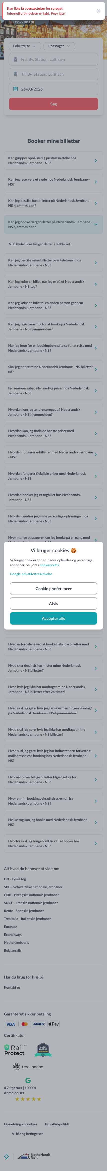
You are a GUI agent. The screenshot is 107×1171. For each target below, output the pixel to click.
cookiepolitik (49, 565)
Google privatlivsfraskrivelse (31, 574)
